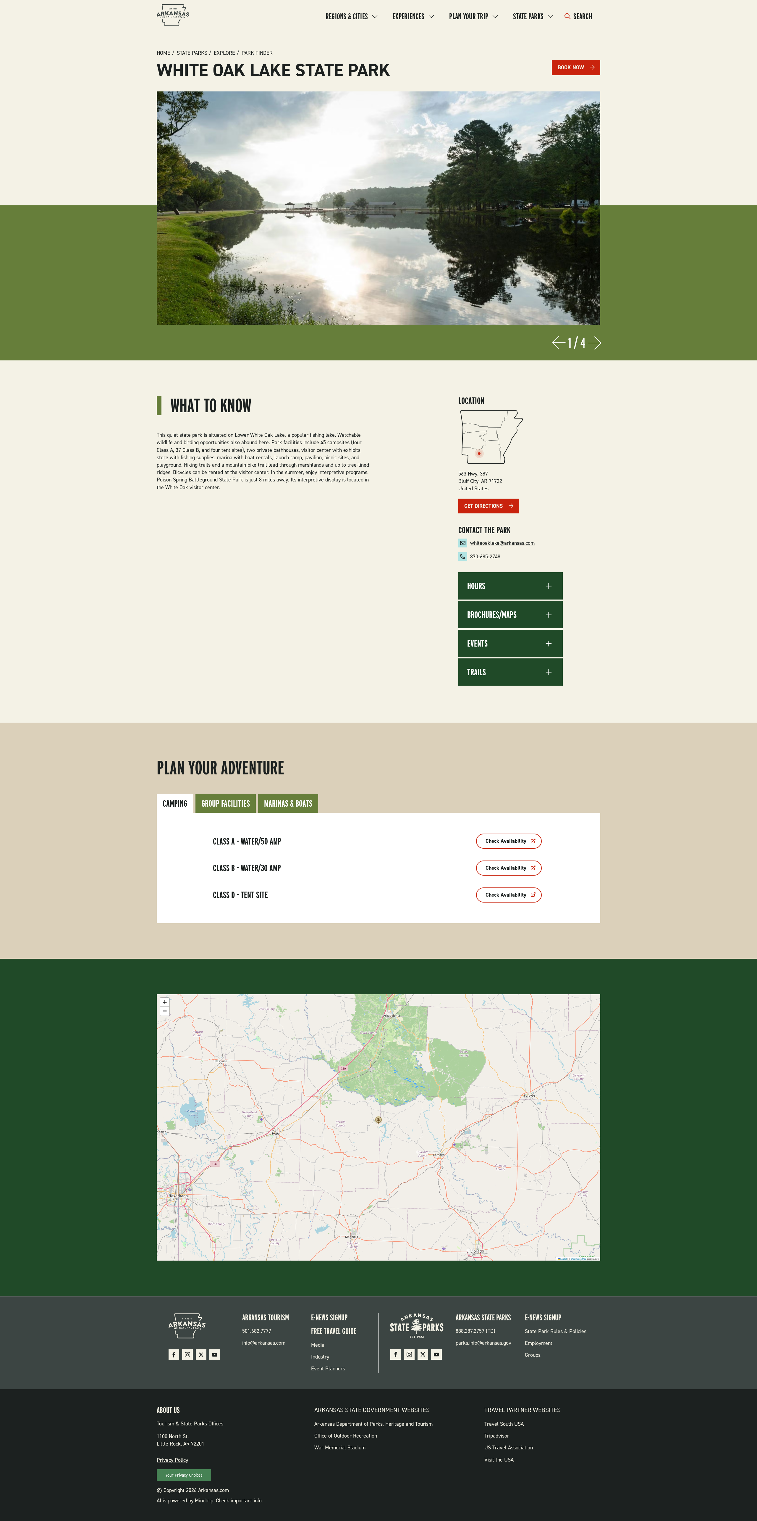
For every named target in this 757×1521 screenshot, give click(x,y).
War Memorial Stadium (339, 1447)
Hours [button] (476, 586)
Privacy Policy (172, 1460)
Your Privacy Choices (184, 1475)
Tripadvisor (496, 1435)
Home (163, 53)
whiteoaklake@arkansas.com (502, 543)
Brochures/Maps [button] (492, 614)
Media (317, 1344)
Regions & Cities (347, 16)
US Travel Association (508, 1447)
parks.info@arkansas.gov (483, 1342)
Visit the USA (499, 1459)
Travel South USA (504, 1423)
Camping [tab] (175, 803)
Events (477, 643)
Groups (533, 1355)
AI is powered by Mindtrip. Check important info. (210, 1500)
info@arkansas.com (263, 1342)
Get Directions (483, 506)
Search (582, 16)
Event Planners (328, 1368)
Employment (538, 1343)
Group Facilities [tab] (225, 803)
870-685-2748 (485, 556)
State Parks (528, 16)
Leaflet (563, 1258)
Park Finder (257, 53)
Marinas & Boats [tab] (288, 803)
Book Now (571, 67)
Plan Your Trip (468, 16)
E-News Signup (329, 1317)
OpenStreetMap (578, 1258)
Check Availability (506, 841)
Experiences (408, 16)
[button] (378, 1121)
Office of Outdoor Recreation (345, 1435)
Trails (476, 672)
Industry (320, 1356)
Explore (224, 53)
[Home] (173, 16)
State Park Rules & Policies (555, 1331)
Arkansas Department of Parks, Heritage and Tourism (373, 1423)
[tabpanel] (378, 868)
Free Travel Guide (333, 1331)
